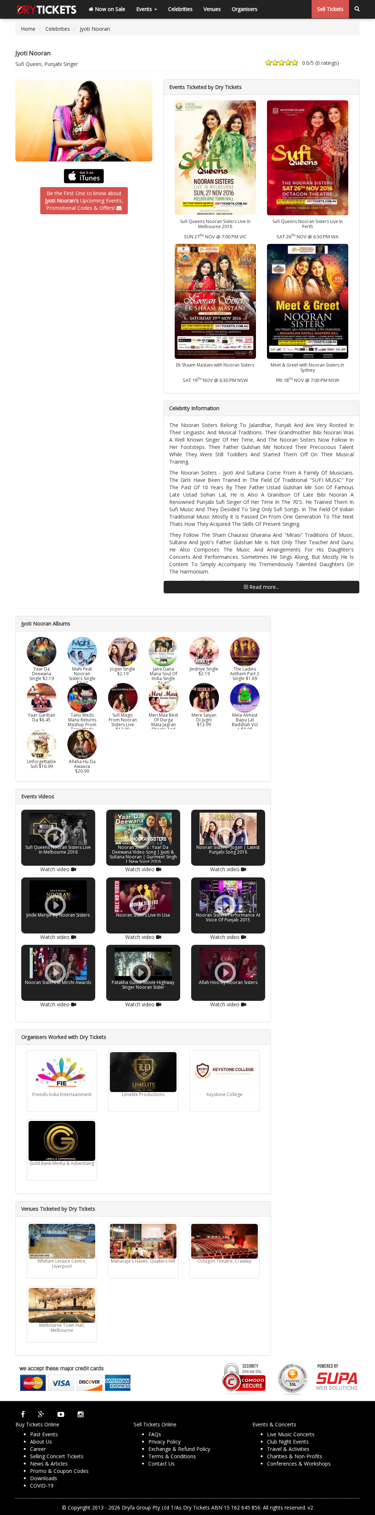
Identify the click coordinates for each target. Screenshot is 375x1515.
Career (38, 1448)
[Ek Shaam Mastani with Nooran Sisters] (215, 300)
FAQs (154, 1434)
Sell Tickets (330, 8)
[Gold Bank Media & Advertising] (62, 1141)
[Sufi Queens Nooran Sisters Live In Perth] (307, 157)
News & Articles (49, 1463)
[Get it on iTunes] (83, 176)
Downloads (43, 1478)
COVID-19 (41, 1485)
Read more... (263, 586)
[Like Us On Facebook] (22, 1414)
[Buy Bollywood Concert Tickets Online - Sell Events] (46, 9)
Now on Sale (109, 8)
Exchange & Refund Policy (179, 1448)
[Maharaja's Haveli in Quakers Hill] (143, 1241)
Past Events (44, 1434)
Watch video (55, 869)
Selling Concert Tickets (56, 1456)
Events (144, 8)
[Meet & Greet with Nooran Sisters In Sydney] (307, 300)
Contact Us (161, 1463)
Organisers (244, 8)
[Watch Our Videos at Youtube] (61, 1414)
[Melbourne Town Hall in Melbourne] (62, 1305)
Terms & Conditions (172, 1456)
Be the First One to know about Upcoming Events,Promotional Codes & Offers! (84, 200)
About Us (41, 1441)
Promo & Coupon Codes (59, 1470)
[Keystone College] (224, 1072)
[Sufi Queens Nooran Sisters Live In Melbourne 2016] (215, 157)
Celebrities (180, 8)
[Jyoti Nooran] (83, 120)
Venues (212, 8)
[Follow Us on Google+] (41, 1414)
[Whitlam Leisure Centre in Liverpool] (62, 1241)
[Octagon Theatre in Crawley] (224, 1241)
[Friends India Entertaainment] (62, 1072)
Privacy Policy (164, 1441)
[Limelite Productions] (143, 1072)
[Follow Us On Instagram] (80, 1414)
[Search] (357, 9)
